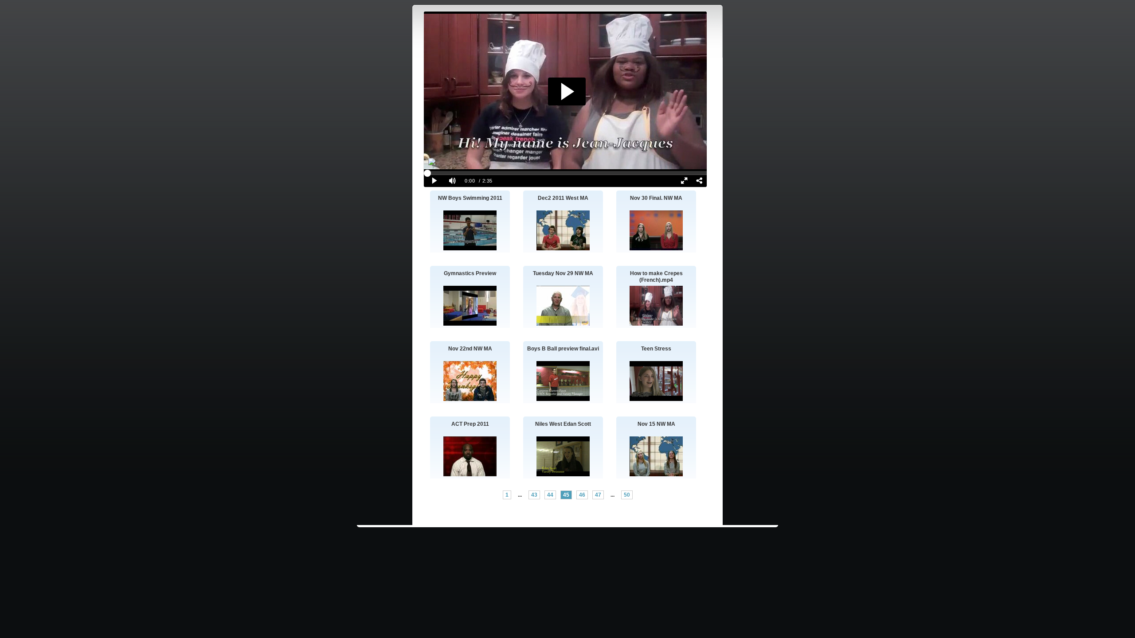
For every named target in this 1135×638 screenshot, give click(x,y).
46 (582, 495)
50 (627, 495)
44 (550, 495)
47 (598, 495)
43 (534, 495)
